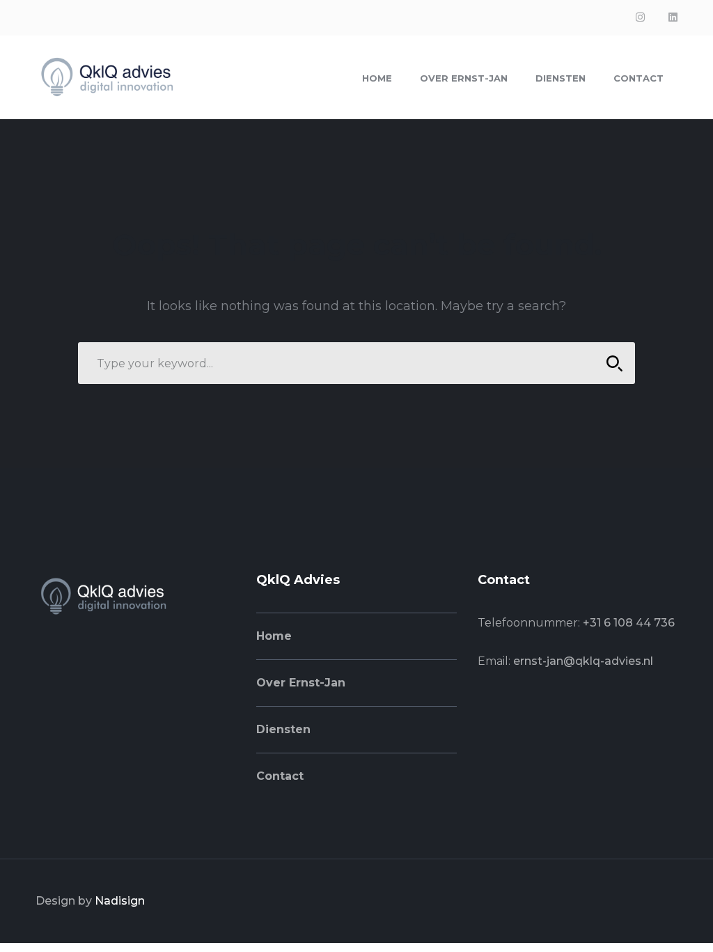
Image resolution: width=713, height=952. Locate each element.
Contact (280, 776)
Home (274, 636)
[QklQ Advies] (105, 76)
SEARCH (614, 363)
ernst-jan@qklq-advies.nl (583, 661)
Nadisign (120, 900)
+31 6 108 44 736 (629, 622)
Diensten (283, 729)
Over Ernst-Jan (300, 682)
